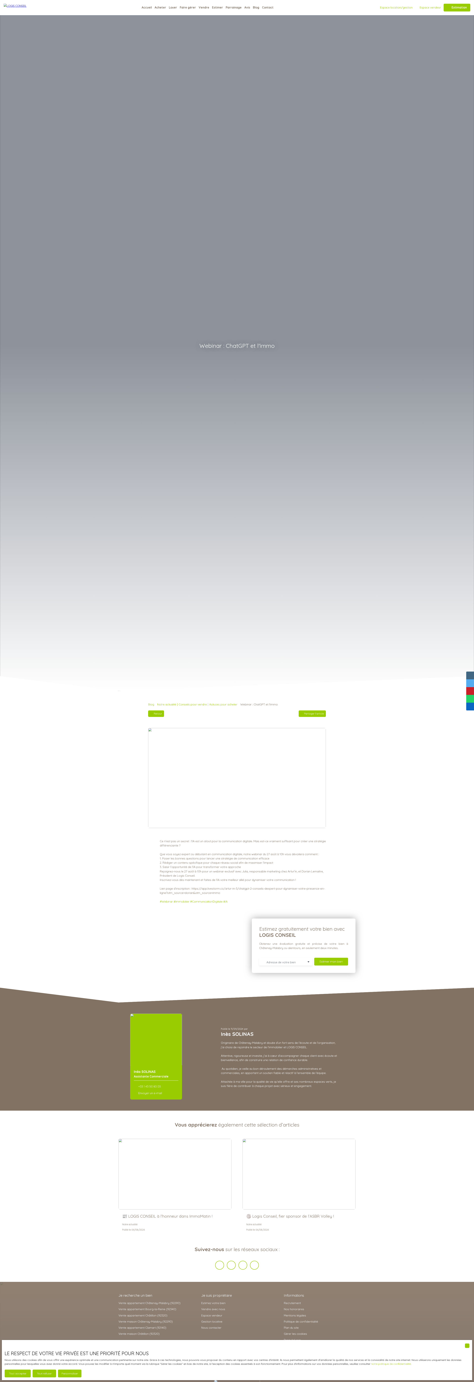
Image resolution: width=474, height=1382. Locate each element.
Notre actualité (166, 704)
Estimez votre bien (213, 1303)
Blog (256, 7)
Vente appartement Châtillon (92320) (142, 1315)
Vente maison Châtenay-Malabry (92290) (145, 1321)
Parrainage (234, 7)
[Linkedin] (242, 1265)
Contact (267, 7)
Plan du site (291, 1327)
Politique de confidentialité (301, 1321)
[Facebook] (219, 1265)
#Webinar (166, 901)
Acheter (160, 7)
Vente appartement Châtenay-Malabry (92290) (149, 1303)
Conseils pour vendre (193, 704)
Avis (247, 7)
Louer (173, 7)
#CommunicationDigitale (206, 901)
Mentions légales (295, 1315)
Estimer (217, 7)
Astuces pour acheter (223, 704)
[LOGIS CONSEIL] (22, 7)
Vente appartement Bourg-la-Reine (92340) (147, 1309)
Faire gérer (188, 7)
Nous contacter (211, 1327)
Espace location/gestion (396, 7)
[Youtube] (231, 1265)
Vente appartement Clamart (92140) (142, 1327)
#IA (225, 901)
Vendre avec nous (213, 1309)
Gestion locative (211, 1321)
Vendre (204, 7)
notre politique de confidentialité (391, 1364)
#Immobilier (181, 901)
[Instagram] (254, 1265)
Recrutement (292, 1303)
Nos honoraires (294, 1309)
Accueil (147, 7)
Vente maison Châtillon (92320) (139, 1334)
